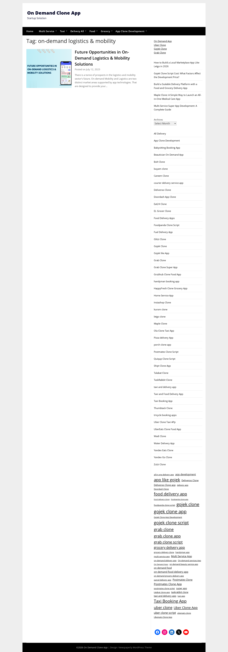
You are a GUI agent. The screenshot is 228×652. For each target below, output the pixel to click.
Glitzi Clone (160, 239)
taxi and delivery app (165, 387)
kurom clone (160, 309)
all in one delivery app (164, 474)
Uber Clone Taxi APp (165, 422)
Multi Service (46, 31)
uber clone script (165, 613)
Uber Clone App (186, 607)
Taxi (62, 31)
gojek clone (188, 504)
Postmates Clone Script (166, 351)
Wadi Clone (160, 436)
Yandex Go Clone (163, 457)
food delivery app (170, 493)
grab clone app (167, 535)
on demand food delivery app (171, 572)
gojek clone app (170, 511)
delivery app (182, 485)
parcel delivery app (162, 579)
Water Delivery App (164, 443)
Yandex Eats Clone (163, 450)
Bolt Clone (159, 161)
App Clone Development (130, 31)
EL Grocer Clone (162, 210)
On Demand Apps (161, 564)
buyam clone (161, 168)
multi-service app (162, 556)
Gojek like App (161, 253)
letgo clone (159, 316)
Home (29, 31)
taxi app (181, 596)
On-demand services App (189, 560)
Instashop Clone (162, 302)
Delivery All (77, 31)
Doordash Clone (161, 489)
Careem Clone (161, 175)
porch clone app (162, 344)
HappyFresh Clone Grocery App (170, 288)
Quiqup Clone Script (164, 358)
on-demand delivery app (165, 560)
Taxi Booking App (163, 400)
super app (181, 588)
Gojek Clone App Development (168, 517)
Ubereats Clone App (163, 617)
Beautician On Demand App (168, 154)
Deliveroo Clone (162, 189)
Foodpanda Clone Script (166, 225)
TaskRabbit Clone (163, 379)
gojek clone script (171, 522)
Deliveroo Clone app (165, 485)
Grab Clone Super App (165, 267)
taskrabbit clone (179, 592)
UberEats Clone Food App (167, 429)
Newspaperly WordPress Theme (135, 647)
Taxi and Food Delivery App (168, 393)
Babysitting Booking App (167, 147)
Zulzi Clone (160, 464)
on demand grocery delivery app (169, 575)
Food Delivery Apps (164, 218)
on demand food (163, 567)
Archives (158, 119)
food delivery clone (162, 499)
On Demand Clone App (53, 13)
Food (92, 31)
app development (185, 474)
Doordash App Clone (165, 196)
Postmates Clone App (168, 584)
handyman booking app (166, 281)
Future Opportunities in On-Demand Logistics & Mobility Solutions (102, 58)
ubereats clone (184, 613)
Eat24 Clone (160, 203)
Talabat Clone (161, 372)
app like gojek (167, 479)
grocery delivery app (169, 547)
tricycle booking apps (165, 415)
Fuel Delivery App (163, 232)
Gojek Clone (160, 48)
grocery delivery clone (164, 552)
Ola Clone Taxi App (164, 330)
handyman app (182, 552)
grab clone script (168, 542)
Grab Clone (160, 52)
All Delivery (160, 133)
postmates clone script (164, 588)
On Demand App (163, 41)
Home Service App (163, 295)
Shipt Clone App (162, 365)
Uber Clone (160, 45)
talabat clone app (162, 592)
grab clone (164, 529)
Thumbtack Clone (163, 408)
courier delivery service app (168, 182)
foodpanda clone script (164, 505)
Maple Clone (160, 323)
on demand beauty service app (184, 564)
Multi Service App (181, 556)
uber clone (163, 607)
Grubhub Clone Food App (167, 274)
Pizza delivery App (163, 337)
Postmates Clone (182, 579)
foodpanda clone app (179, 499)
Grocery (105, 31)
